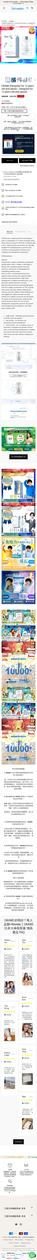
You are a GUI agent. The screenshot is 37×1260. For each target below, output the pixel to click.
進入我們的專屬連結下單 (18, 456)
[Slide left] (2, 80)
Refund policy (19, 1239)
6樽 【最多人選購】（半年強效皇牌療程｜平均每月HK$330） (18, 122)
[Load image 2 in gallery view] (13, 80)
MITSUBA (4, 21)
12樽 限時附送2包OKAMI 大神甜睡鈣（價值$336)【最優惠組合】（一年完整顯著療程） (18, 129)
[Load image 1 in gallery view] (7, 80)
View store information (11, 179)
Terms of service (14, 1243)
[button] (4, 8)
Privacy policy (29, 1239)
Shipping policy (25, 1243)
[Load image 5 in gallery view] (30, 80)
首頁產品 (11, 21)
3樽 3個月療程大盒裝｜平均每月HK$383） (18, 116)
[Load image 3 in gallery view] (19, 80)
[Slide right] (35, 80)
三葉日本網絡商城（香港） (15, 1237)
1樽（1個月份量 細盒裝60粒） (14, 111)
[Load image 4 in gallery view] (25, 80)
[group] (18, 439)
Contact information (19, 1246)
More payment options (27, 165)
